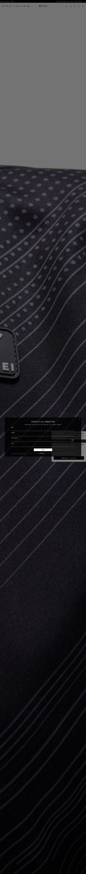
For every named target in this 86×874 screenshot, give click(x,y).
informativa (41, 453)
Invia (43, 449)
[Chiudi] (80, 419)
